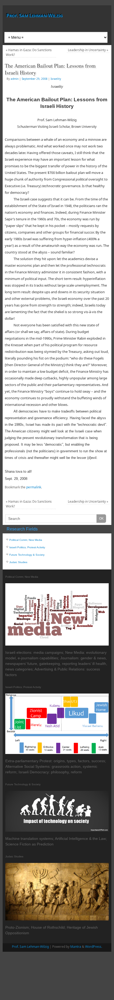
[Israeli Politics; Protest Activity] (57, 753)
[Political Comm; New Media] (57, 644)
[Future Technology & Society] (57, 830)
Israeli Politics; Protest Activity (27, 547)
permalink (33, 487)
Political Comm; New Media (25, 539)
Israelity (56, 79)
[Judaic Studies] (57, 919)
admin (15, 79)
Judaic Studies (18, 562)
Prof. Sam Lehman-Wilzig (34, 15)
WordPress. (93, 946)
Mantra (75, 946)
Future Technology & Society (27, 554)
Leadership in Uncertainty (88, 50)
